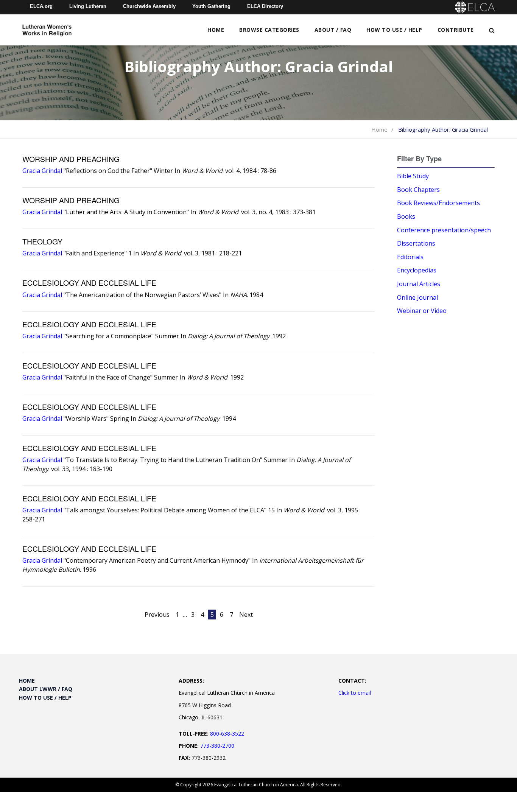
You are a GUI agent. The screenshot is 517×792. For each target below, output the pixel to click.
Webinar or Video (422, 311)
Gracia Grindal (42, 170)
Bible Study (413, 176)
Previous (157, 614)
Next (246, 614)
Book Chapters (418, 189)
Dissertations (416, 243)
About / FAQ (333, 29)
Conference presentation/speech (444, 230)
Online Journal (417, 297)
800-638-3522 (227, 733)
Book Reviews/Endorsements (438, 203)
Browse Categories (269, 29)
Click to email (354, 692)
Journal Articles (418, 284)
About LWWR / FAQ (45, 688)
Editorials (410, 257)
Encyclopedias (416, 270)
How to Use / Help (394, 29)
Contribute (456, 29)
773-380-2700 (217, 745)
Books (406, 216)
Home (215, 29)
